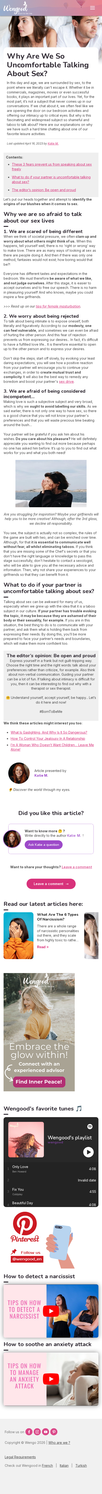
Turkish (81, 1465)
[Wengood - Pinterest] (39, 1267)
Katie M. (53, 143)
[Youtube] (45, 1431)
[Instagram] (37, 1431)
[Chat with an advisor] (39, 1090)
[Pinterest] (53, 1431)
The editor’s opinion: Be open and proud (44, 190)
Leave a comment (48, 884)
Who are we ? (59, 1443)
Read (41, 947)
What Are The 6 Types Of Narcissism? (58, 917)
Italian (64, 1465)
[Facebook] (28, 1431)
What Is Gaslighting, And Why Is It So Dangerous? (49, 732)
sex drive (66, 381)
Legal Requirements (20, 1457)
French (47, 1465)
